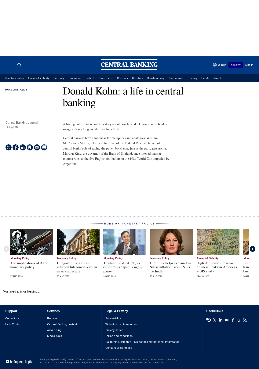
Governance (106, 78)
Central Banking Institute (63, 324)
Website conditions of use (121, 324)
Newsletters (226, 320)
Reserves (122, 78)
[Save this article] (30, 147)
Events (205, 78)
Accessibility (113, 318)
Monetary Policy (16, 89)
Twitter (214, 320)
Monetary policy (14, 78)
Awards (217, 78)
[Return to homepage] (129, 69)
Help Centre (13, 324)
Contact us (12, 318)
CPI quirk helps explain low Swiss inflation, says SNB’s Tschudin (170, 267)
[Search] (20, 65)
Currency (59, 78)
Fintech (90, 78)
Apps (239, 320)
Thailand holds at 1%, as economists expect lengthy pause (122, 267)
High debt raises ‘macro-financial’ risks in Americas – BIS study (217, 267)
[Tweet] (8, 147)
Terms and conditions (119, 336)
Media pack (54, 336)
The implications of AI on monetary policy (29, 265)
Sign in (249, 65)
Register (236, 64)
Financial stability (38, 78)
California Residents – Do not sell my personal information (142, 342)
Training (192, 78)
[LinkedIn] (23, 147)
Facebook (233, 320)
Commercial (176, 78)
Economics (75, 78)
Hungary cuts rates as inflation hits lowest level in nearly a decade (77, 267)
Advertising (54, 330)
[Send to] (37, 147)
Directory (137, 78)
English (222, 65)
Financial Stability (207, 258)
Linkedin (220, 320)
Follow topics (208, 320)
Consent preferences (118, 348)
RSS (245, 320)
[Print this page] (44, 147)
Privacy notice (114, 330)
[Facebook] (16, 147)
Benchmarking (156, 78)
